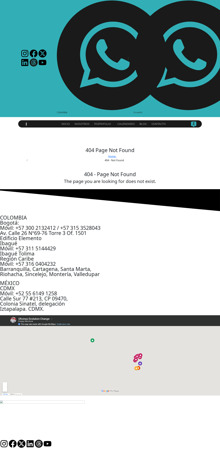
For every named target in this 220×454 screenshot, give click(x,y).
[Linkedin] (25, 62)
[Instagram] (25, 53)
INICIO (65, 123)
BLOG (143, 123)
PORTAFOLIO (102, 123)
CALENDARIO (126, 123)
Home (112, 156)
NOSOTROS (82, 123)
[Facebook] (34, 53)
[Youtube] (42, 62)
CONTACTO (159, 123)
